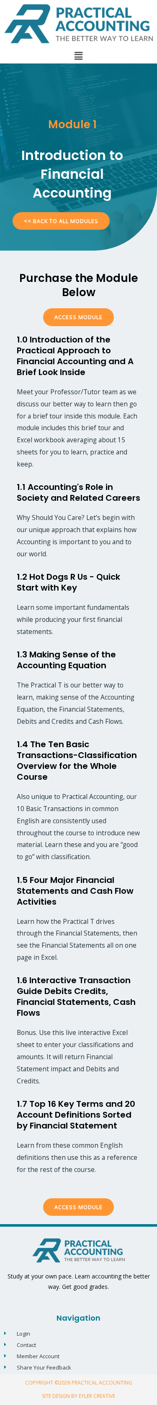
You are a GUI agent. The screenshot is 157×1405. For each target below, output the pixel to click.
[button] (78, 55)
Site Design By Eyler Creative (78, 1396)
